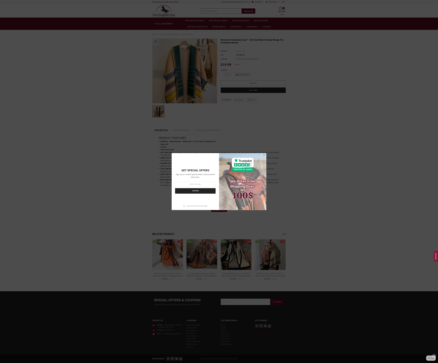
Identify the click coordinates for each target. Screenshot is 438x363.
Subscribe (195, 191)
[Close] (264, 155)
